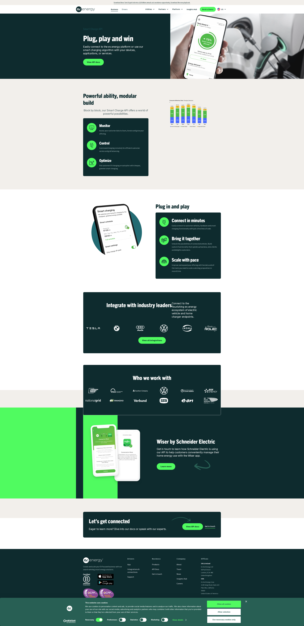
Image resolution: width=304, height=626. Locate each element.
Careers (180, 583)
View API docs (93, 62)
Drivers (125, 9)
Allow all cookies (224, 604)
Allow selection (224, 612)
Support (130, 577)
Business (114, 9)
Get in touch (210, 526)
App (129, 564)
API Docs (155, 569)
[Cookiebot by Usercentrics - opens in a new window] (69, 621)
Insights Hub (192, 9)
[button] (150, 9)
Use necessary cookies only (223, 620)
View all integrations (152, 340)
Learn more (166, 466)
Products (155, 564)
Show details (177, 620)
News (179, 574)
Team (179, 569)
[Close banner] (246, 601)
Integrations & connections (133, 570)
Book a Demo (207, 9)
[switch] (122, 620)
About (179, 564)
